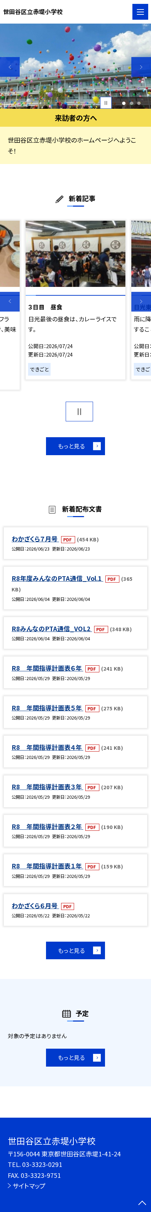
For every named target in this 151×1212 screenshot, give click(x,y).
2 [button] (131, 103)
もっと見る (71, 446)
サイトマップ (29, 1185)
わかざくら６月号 (35, 905)
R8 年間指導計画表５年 (47, 707)
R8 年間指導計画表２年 (47, 826)
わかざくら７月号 (35, 538)
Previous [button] (10, 67)
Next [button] (141, 67)
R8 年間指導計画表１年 (47, 865)
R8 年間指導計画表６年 (47, 667)
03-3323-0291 (42, 1164)
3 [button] (138, 103)
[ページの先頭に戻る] (142, 1203)
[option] (75, 66)
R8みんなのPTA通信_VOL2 (52, 628)
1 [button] (124, 103)
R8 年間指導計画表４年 (47, 747)
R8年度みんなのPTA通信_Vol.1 (57, 578)
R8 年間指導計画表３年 (47, 786)
